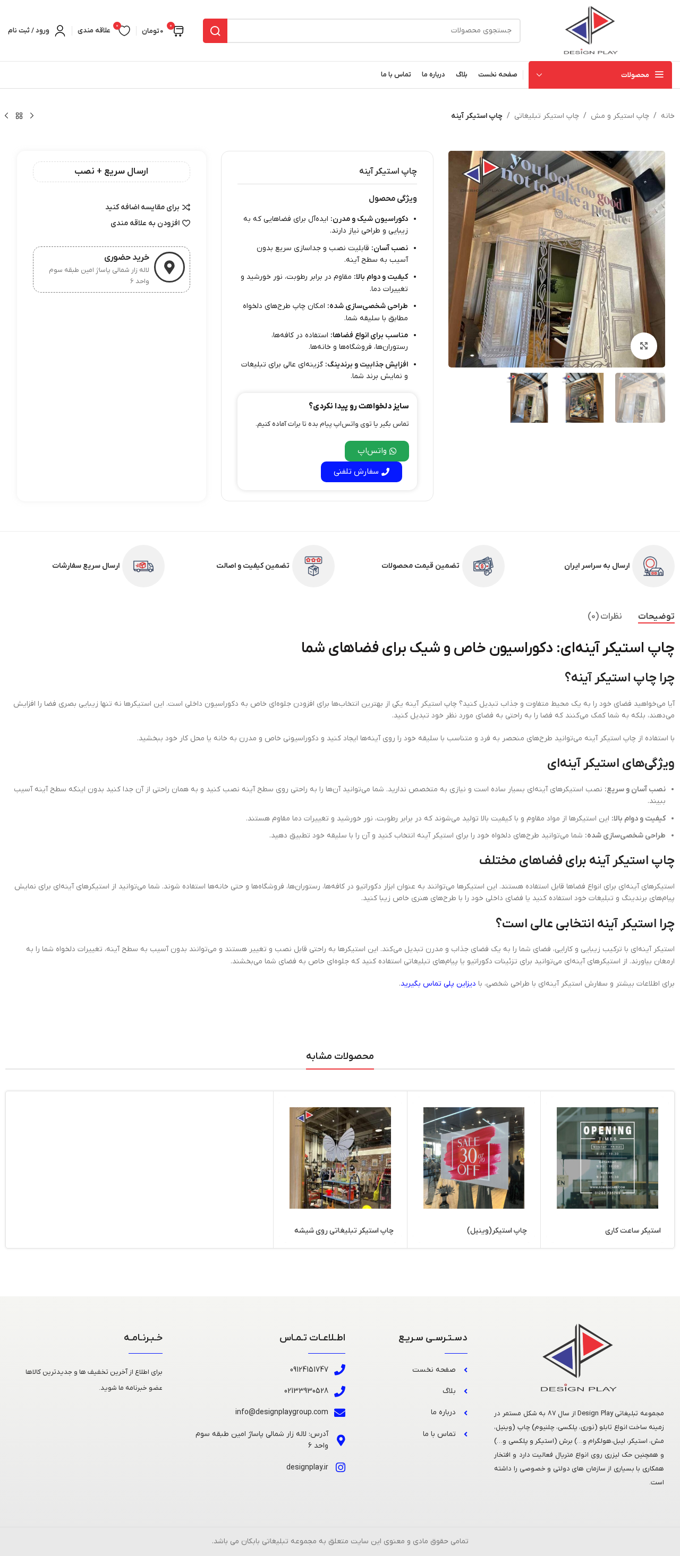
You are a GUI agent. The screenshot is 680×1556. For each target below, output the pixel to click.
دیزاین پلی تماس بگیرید (438, 984)
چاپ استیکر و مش (620, 116)
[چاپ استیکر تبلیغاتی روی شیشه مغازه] (340, 1158)
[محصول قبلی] (32, 116)
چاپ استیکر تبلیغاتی (546, 116)
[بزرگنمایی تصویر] (644, 345)
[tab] (656, 616)
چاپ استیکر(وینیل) (497, 1231)
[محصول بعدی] (6, 116)
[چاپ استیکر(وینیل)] (474, 1158)
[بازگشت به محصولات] (19, 116)
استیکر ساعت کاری (633, 1231)
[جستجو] (215, 31)
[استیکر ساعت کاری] (607, 1158)
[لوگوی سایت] (591, 30)
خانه (668, 116)
